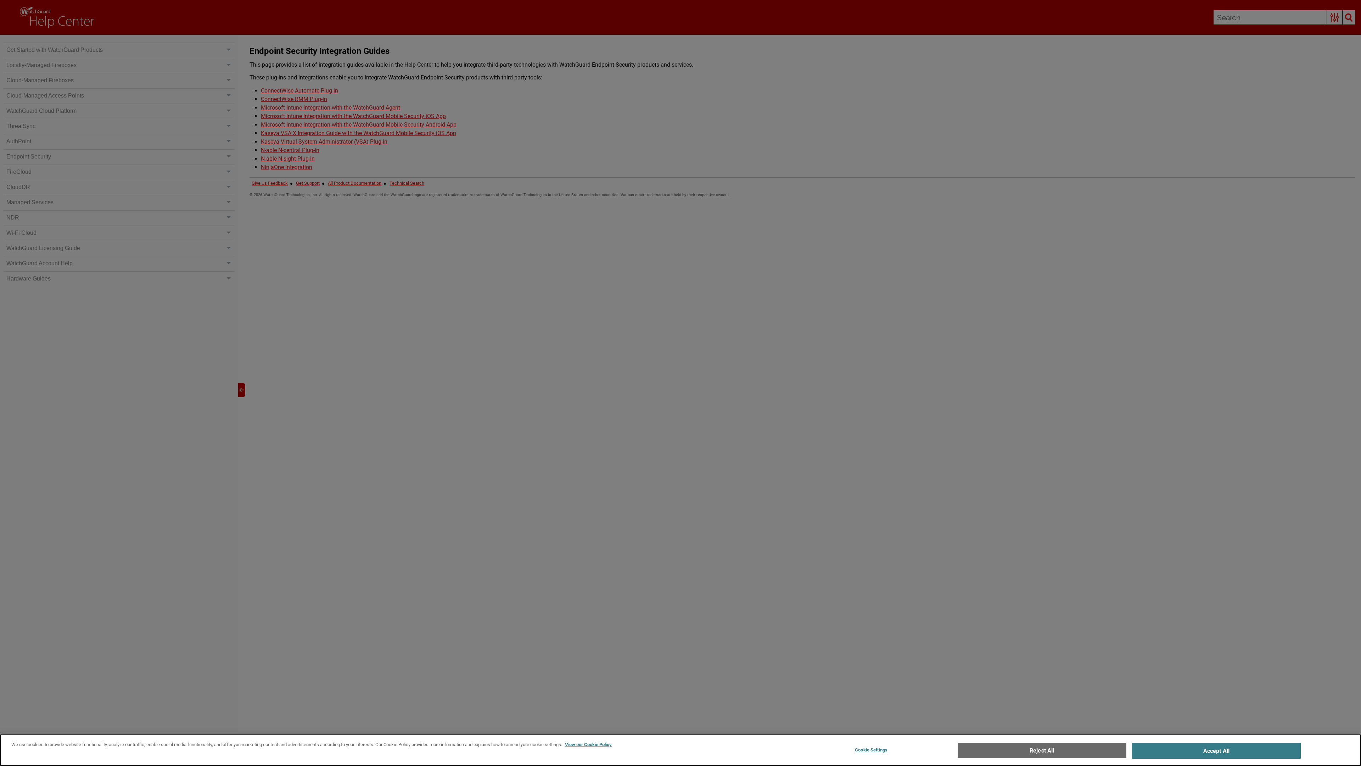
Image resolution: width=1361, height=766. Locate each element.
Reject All (1042, 750)
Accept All (1216, 751)
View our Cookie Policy (588, 744)
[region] (680, 750)
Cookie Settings (871, 750)
